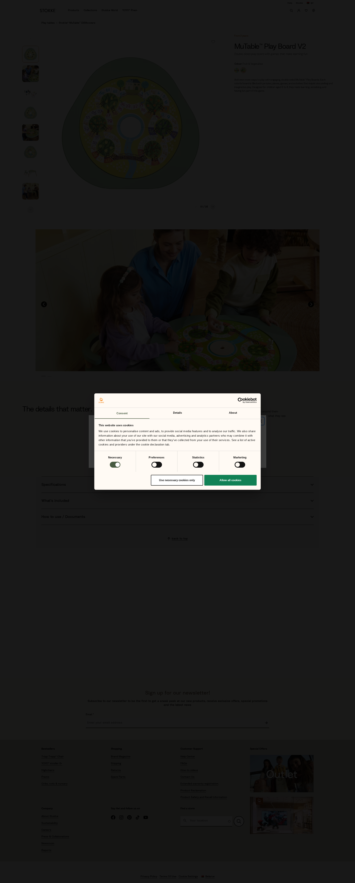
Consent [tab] (122, 413)
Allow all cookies (230, 480)
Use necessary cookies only (177, 480)
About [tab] (233, 412)
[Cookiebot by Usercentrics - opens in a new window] (240, 400)
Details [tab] (177, 412)
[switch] (156, 465)
